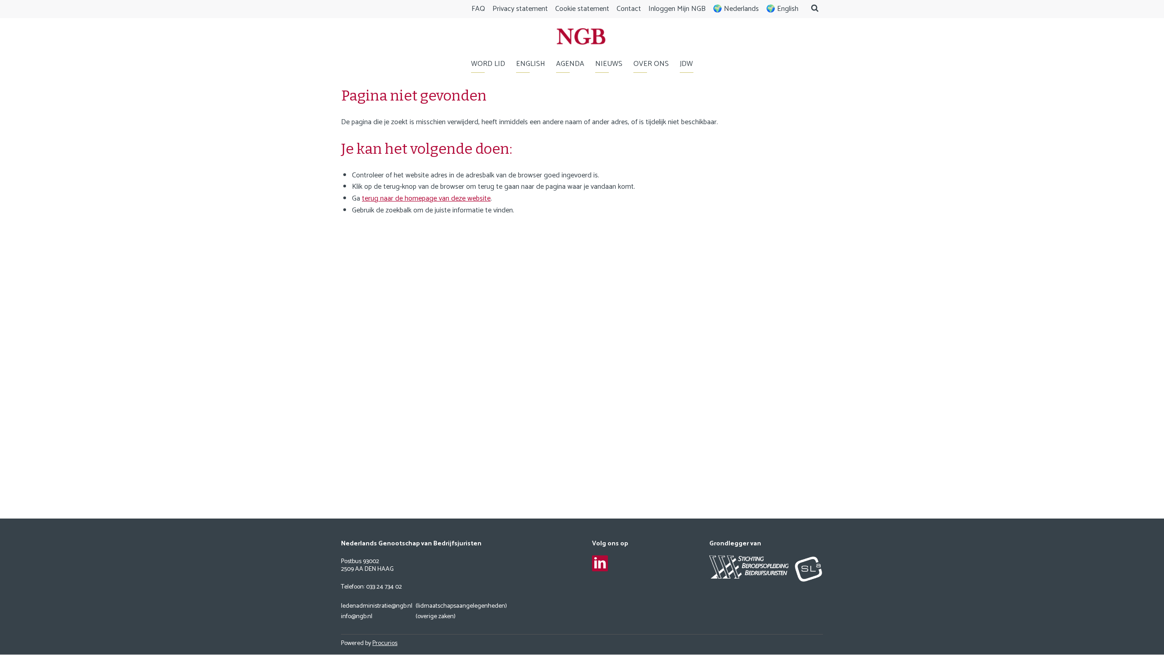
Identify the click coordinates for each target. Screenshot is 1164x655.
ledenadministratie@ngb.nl (376, 606)
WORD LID (488, 64)
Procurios (384, 643)
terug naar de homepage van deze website (426, 198)
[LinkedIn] (600, 563)
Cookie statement (582, 9)
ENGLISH (530, 64)
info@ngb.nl (356, 617)
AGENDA (570, 64)
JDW (686, 64)
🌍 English (782, 9)
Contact (629, 9)
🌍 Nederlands (736, 9)
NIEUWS (608, 64)
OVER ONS (651, 64)
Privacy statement (520, 9)
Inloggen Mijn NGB (677, 9)
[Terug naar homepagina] (581, 38)
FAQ (478, 9)
